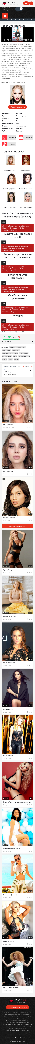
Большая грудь (24, 353)
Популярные (8, 10)
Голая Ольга (16, 350)
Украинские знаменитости (17, 347)
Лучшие (7, 8)
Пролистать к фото (18, 107)
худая (10, 359)
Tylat (7, 1030)
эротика (16, 359)
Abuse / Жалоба (20, 1038)
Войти (31, 3)
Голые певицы (6, 350)
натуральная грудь (24, 356)
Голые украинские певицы (10, 353)
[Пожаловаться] (33, 342)
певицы (4, 359)
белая (15, 356)
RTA (29, 1038)
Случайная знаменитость (17, 1007)
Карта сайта (9, 1038)
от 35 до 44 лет (6, 356)
